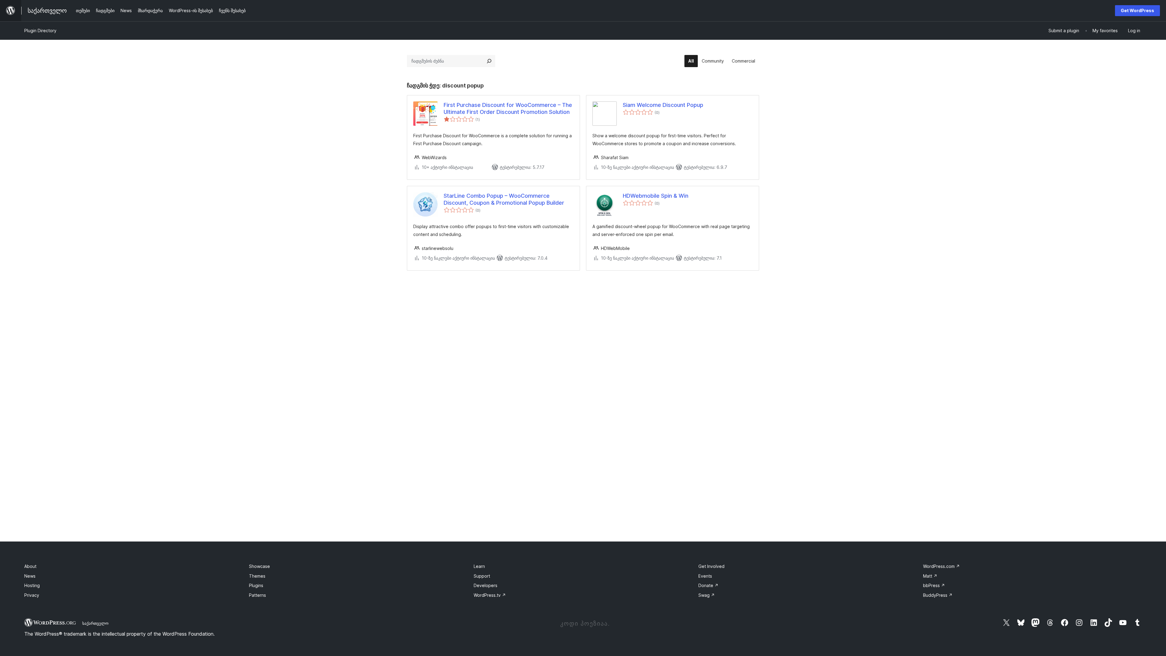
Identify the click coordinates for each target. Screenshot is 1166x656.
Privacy (31, 595)
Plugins (256, 585)
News (30, 576)
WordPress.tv (490, 595)
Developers (485, 585)
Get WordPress (1137, 10)
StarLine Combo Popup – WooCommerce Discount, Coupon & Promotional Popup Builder (504, 199)
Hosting (32, 585)
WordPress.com (941, 566)
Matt (930, 576)
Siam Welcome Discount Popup (663, 105)
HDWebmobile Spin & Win (655, 196)
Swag (706, 595)
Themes (257, 576)
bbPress (934, 585)
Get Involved (711, 566)
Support (482, 576)
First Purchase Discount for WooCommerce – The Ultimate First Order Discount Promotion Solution (508, 108)
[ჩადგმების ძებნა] (489, 61)
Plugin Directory (40, 30)
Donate (708, 585)
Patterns (257, 595)
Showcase (259, 566)
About (30, 566)
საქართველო (95, 623)
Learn (479, 566)
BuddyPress (938, 595)
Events (705, 576)
